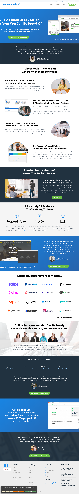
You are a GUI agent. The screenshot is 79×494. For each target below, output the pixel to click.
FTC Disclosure (38, 491)
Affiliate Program (32, 484)
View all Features (16, 479)
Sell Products (15, 467)
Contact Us (31, 482)
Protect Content (16, 470)
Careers (30, 479)
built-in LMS (23, 230)
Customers (58, 4)
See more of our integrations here (64, 317)
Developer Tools (50, 470)
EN (7, 469)
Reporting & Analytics (17, 477)
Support (64, 1)
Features (51, 4)
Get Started (71, 4)
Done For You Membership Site (52, 476)
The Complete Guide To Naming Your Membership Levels (67, 474)
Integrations (49, 467)
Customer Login (72, 1)
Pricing (64, 4)
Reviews (30, 477)
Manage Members (16, 472)
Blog (53, 1)
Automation (15, 475)
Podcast (58, 1)
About (30, 467)
